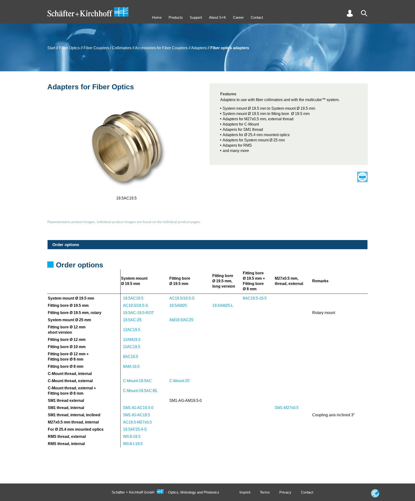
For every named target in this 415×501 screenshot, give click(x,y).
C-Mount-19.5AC (137, 381)
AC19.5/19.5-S (182, 298)
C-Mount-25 (179, 381)
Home (157, 17)
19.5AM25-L (222, 305)
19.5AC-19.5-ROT (138, 313)
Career (238, 17)
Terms (265, 492)
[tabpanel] (207, 353)
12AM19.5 (131, 340)
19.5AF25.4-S (135, 429)
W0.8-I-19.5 (133, 444)
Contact (257, 17)
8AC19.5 (130, 357)
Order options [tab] (65, 244)
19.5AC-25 (132, 320)
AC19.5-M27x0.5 (137, 422)
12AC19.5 (131, 330)
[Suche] (364, 13)
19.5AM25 (178, 305)
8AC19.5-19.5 (255, 298)
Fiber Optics (69, 48)
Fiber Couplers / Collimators (107, 48)
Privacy (285, 492)
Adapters (199, 48)
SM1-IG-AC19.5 (136, 415)
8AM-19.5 (131, 366)
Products (176, 17)
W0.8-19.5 (131, 437)
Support (196, 17)
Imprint (244, 492)
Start (51, 48)
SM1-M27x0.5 (287, 408)
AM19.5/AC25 (181, 320)
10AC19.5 (131, 347)
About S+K (217, 17)
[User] (349, 13)
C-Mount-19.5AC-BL (140, 391)
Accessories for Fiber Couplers (161, 48)
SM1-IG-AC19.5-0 (138, 408)
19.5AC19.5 (133, 298)
